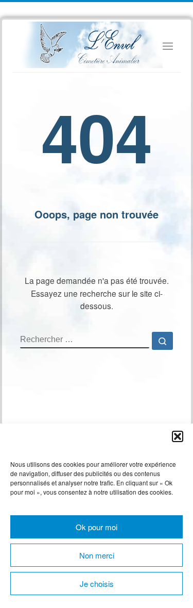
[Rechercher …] (162, 341)
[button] (177, 436)
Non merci (96, 555)
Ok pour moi (96, 526)
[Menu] (167, 46)
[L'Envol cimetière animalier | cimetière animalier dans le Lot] (91, 43)
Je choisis (97, 583)
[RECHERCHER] (84, 340)
